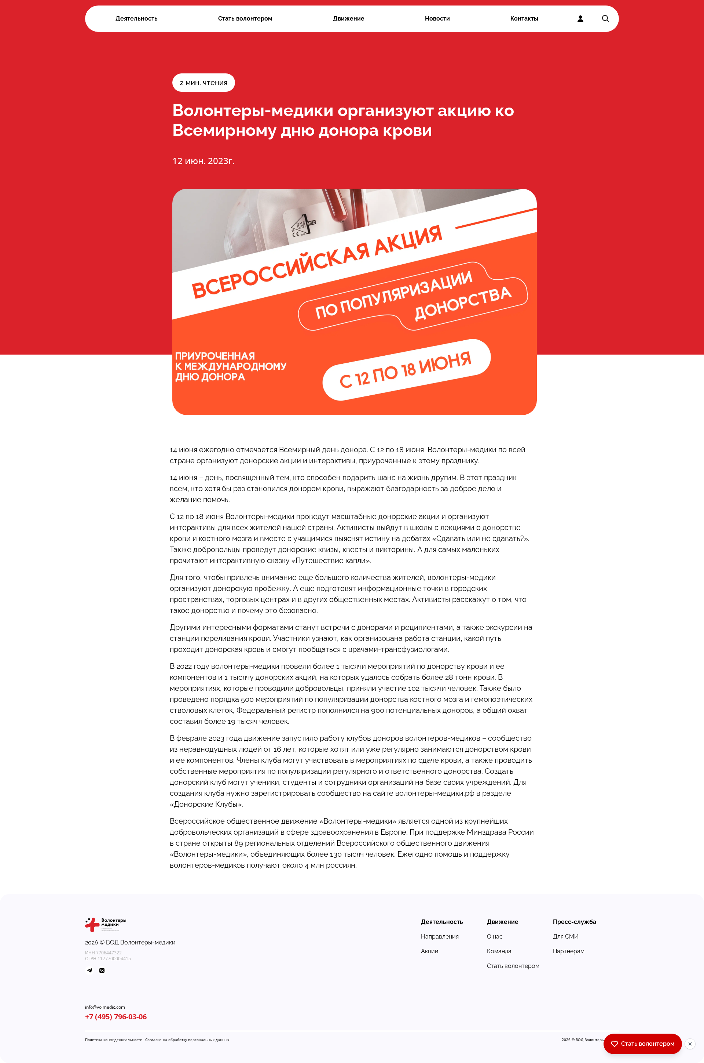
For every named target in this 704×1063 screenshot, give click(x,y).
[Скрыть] (690, 1044)
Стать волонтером (245, 18)
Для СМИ (566, 936)
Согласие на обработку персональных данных (187, 1039)
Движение (348, 18)
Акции (430, 951)
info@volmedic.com (105, 1007)
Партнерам (568, 951)
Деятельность (136, 18)
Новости (437, 18)
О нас (495, 936)
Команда (499, 951)
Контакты (524, 18)
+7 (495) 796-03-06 (116, 1017)
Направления (440, 936)
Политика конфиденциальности (113, 1039)
